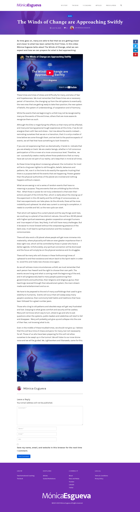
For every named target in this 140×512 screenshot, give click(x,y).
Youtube (71, 482)
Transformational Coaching (25, 476)
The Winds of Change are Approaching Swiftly (70, 22)
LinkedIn (71, 484)
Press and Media (74, 478)
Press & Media (111, 5)
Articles (99, 5)
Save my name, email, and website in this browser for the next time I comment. (49, 449)
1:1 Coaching (87, 5)
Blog (70, 16)
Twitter (71, 487)
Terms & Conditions (101, 476)
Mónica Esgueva (34, 388)
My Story (64, 5)
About (71, 476)
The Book (75, 5)
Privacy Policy (99, 478)
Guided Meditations (49, 478)
